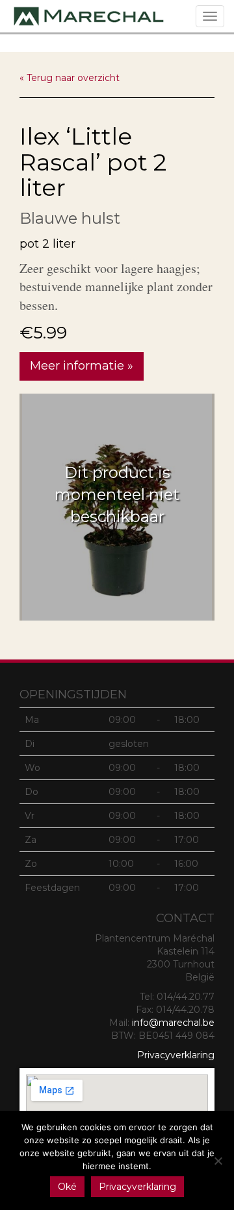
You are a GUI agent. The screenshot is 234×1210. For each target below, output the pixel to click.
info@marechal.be (173, 1022)
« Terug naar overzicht (70, 78)
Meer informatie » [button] (81, 366)
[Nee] (217, 1160)
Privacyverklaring (175, 1055)
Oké (67, 1186)
